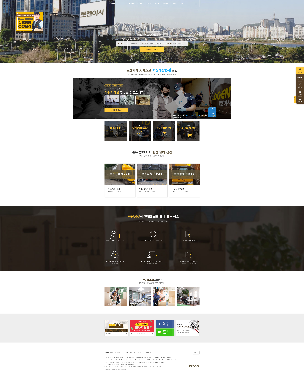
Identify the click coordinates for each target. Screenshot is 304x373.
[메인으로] (111, 3)
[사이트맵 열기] (196, 3)
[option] (119, 180)
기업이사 (139, 3)
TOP (196, 353)
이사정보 (156, 3)
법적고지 (117, 352)
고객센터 (165, 3)
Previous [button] (91, 34)
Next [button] (212, 34)
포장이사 (131, 3)
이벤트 (181, 3)
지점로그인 (148, 352)
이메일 (127, 352)
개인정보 (108, 352)
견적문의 (173, 3)
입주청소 (148, 3)
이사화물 (138, 352)
